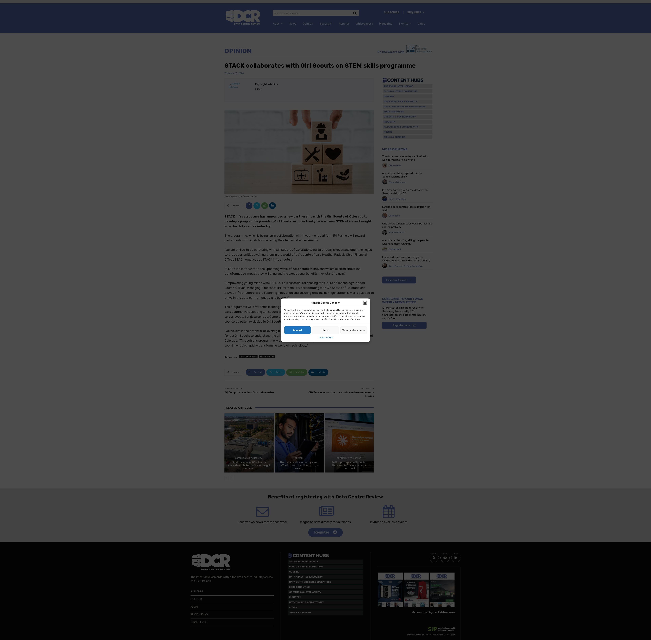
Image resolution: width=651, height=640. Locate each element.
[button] (365, 302)
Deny (325, 330)
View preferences (353, 330)
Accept (297, 330)
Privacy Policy (326, 337)
